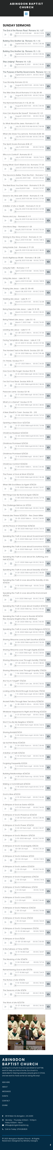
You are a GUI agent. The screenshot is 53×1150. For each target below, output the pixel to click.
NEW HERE (6, 1082)
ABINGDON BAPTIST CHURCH (26, 5)
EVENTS (5, 1096)
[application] (27, 34)
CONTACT (6, 1101)
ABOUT (5, 1087)
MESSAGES (6, 1091)
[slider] (29, 35)
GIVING (5, 1105)
